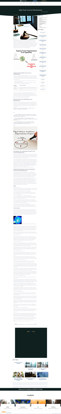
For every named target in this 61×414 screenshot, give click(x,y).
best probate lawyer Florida (28, 384)
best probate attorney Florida (21, 384)
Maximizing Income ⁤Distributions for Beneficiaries (43, 20)
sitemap (53, 413)
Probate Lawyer (13, 384)
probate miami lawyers (24, 383)
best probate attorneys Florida (25, 384)
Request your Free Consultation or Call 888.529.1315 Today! (30, 389)
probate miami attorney (22, 383)
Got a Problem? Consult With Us (42, 27)
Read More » (42, 38)
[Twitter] (42, 1)
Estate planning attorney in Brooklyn (16, 387)
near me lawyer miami (27, 383)
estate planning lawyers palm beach (39, 383)
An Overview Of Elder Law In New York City (30, 379)
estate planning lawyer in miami (43, 384)
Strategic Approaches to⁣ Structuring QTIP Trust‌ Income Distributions (42, 24)
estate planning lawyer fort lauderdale (39, 384)
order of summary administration (30, 369)
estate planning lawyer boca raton (35, 383)
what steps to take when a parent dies (18, 363)
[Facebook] (41, 1)
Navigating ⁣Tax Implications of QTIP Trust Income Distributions (42, 21)
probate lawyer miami (30, 383)
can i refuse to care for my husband (43, 369)
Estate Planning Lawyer (8, 412)
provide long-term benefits (18, 123)
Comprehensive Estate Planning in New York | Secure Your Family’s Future (42, 62)
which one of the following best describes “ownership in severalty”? (18, 379)
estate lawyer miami (32, 383)
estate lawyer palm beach (35, 384)
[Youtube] (44, 1)
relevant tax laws (27, 83)
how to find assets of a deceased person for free (42, 379)
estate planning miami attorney (19, 383)
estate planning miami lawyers (15, 383)
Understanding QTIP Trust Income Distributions (43, 18)
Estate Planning (24, 0)
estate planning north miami (46, 384)
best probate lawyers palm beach (32, 384)
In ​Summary (40, 26)
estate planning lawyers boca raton (44, 383)
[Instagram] (46, 1)
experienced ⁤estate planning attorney (29, 164)
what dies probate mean (42, 32)
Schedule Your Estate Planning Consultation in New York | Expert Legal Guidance (42, 71)
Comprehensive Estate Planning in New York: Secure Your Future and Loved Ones (42, 36)
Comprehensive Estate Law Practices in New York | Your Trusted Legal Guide (42, 53)
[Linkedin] (45, 1)
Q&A (39, 25)
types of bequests (43, 79)
